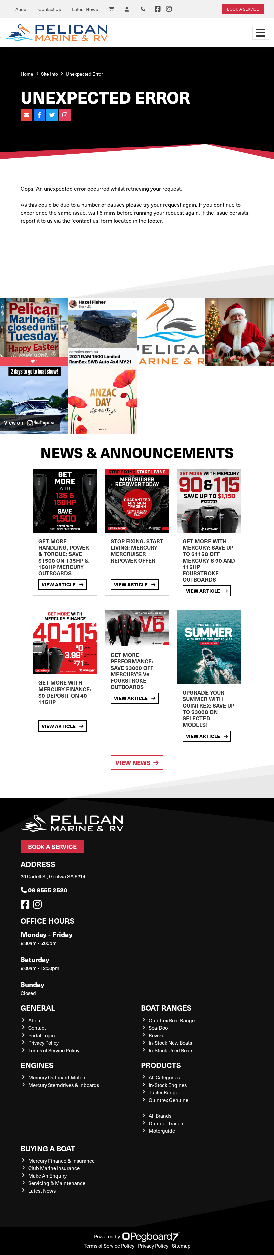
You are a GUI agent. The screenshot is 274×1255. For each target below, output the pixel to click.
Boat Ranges (166, 1007)
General (38, 1007)
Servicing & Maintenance (56, 1183)
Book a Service (52, 846)
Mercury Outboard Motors (57, 1077)
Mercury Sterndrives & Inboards (63, 1085)
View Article (59, 584)
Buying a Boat (48, 1148)
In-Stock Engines (168, 1085)
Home (27, 73)
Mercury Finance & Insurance (61, 1160)
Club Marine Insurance (54, 1168)
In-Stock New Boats (170, 1042)
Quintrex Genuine (168, 1100)
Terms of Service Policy (53, 1050)
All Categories (164, 1077)
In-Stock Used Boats (171, 1050)
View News (133, 762)
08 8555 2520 (47, 890)
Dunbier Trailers (166, 1123)
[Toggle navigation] (260, 33)
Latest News (85, 9)
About (21, 9)
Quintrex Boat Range (172, 1020)
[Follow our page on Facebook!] (157, 9)
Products (161, 1065)
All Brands (160, 1115)
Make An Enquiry (47, 1175)
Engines (37, 1065)
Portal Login (41, 1035)
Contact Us (49, 9)
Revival (157, 1035)
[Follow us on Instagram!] (38, 906)
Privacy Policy (43, 1042)
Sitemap (181, 1245)
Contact (37, 1027)
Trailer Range (163, 1092)
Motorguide (162, 1130)
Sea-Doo (158, 1027)
